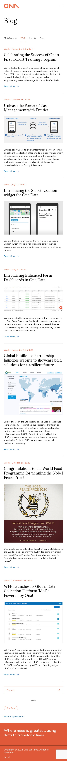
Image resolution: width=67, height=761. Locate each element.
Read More (9, 86)
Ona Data (11, 708)
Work (23, 38)
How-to (32, 38)
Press (42, 38)
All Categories (10, 38)
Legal (7, 757)
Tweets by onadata (14, 716)
